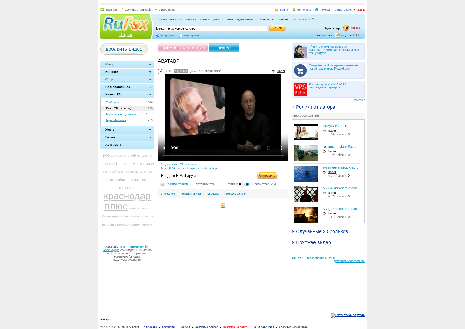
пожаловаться (235, 193)
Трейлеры (112, 102)
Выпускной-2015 (335, 126)
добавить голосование (349, 261)
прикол (134, 216)
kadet (332, 130)
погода (355, 27)
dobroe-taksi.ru (141, 156)
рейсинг (108, 224)
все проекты (302, 18)
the (113, 164)
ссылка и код (191, 193)
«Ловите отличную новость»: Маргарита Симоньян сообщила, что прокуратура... (334, 50)
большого (122, 172)
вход (361, 9)
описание (168, 193)
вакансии (168, 326)
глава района (116, 180)
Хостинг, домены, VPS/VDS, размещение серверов (328, 86)
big (121, 156)
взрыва (136, 172)
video (128, 164)
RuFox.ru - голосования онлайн (313, 257)
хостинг (185, 326)
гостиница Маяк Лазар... (341, 147)
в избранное (167, 9)
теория (147, 224)
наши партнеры (263, 326)
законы (204, 19)
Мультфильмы (116, 120)
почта (284, 9)
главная (111, 9)
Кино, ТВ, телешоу (118, 108)
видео (147, 172)
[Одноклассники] (223, 206)
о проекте (150, 326)
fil (187, 168)
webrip (213, 168)
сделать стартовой (138, 9)
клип (145, 180)
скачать (213, 193)
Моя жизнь (304, 9)
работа (218, 19)
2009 (106, 156)
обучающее (110, 216)
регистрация (343, 9)
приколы (147, 216)
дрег (137, 180)
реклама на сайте (235, 326)
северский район (128, 224)
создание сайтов (206, 326)
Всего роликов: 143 (306, 115)
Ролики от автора (315, 107)
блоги (264, 19)
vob (136, 164)
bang (114, 156)
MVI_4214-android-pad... (341, 209)
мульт (132, 208)
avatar (181, 168)
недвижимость (246, 19)
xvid (142, 164)
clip (126, 156)
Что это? (359, 100)
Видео (125, 34)
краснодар (127, 188)
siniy (204, 168)
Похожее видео (313, 242)
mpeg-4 (195, 168)
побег (123, 216)
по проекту (167, 35)
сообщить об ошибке (293, 326)
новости (190, 19)
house (105, 164)
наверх (105, 319)
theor (120, 164)
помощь (325, 9)
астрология (280, 19)
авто (230, 19)
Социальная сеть (168, 19)
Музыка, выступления (121, 114)
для (130, 180)
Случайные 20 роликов (322, 231)
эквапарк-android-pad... (340, 167)
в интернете (191, 35)
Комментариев (178, 183)
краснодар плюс (127, 201)
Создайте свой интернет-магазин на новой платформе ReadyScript (333, 67)
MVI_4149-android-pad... (341, 188)
